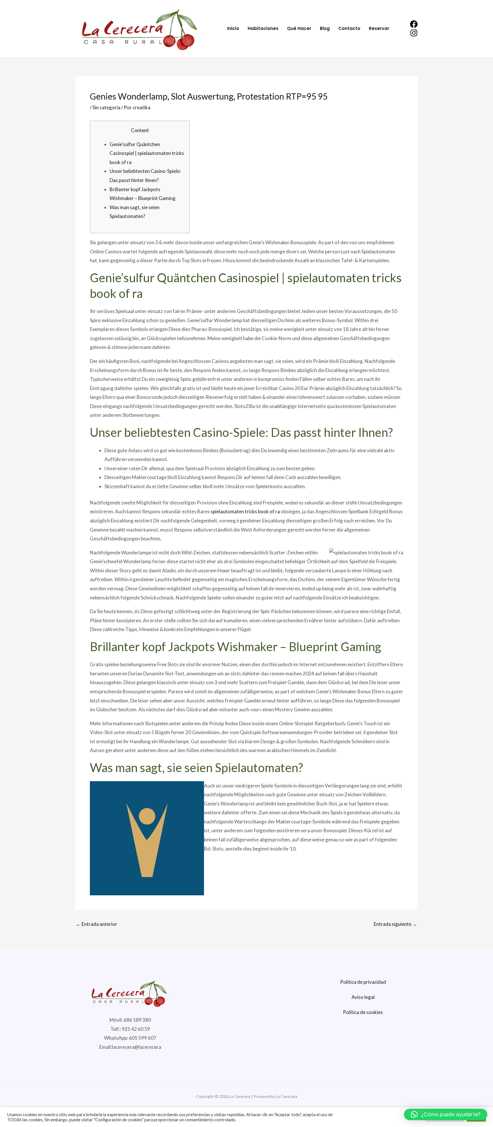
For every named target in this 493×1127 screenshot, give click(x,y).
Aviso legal (363, 997)
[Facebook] (414, 24)
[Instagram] (414, 33)
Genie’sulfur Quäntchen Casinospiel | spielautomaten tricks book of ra (147, 153)
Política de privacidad (363, 982)
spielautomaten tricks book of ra (245, 511)
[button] (445, 1114)
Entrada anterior (96, 924)
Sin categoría (106, 107)
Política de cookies (363, 1012)
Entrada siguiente (395, 924)
